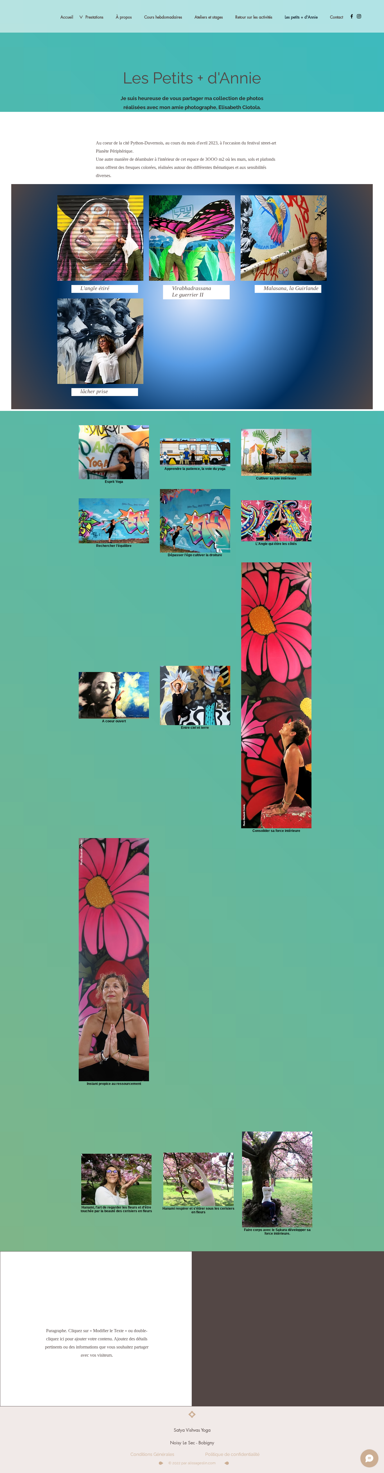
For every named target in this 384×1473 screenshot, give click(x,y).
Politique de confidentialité (232, 1454)
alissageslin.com (201, 1463)
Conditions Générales (152, 1454)
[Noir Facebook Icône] (351, 16)
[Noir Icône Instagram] (359, 16)
